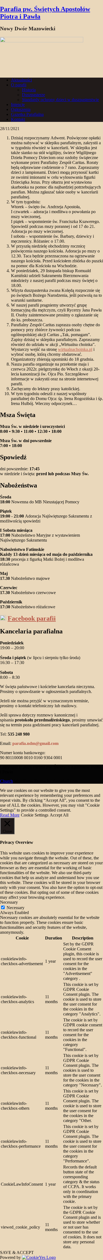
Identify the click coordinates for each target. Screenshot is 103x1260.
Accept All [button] (59, 815)
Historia (29, 89)
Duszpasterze (33, 94)
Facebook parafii (32, 618)
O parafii (18, 85)
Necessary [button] (9, 902)
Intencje (18, 104)
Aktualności (21, 80)
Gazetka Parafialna (27, 114)
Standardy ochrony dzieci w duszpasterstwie (60, 99)
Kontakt (18, 119)
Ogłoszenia (20, 109)
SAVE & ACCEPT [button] (17, 1252)
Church (6, 781)
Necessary (15, 907)
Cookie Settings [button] (34, 815)
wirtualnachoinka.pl (75, 349)
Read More (10, 815)
